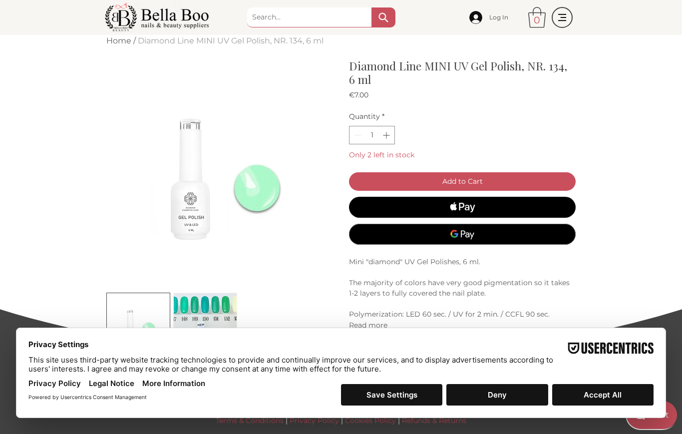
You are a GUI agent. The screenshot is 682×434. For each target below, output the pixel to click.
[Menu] (562, 17)
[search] (383, 17)
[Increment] (387, 135)
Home (118, 40)
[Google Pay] (462, 234)
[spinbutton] (372, 135)
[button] (537, 17)
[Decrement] (356, 135)
